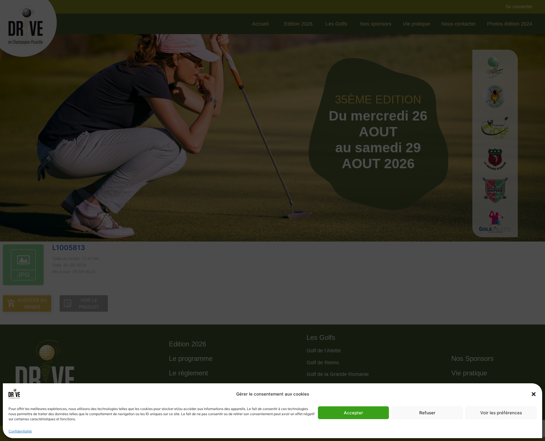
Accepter (353, 412)
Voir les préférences (501, 412)
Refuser (427, 412)
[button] (533, 394)
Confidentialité (20, 431)
